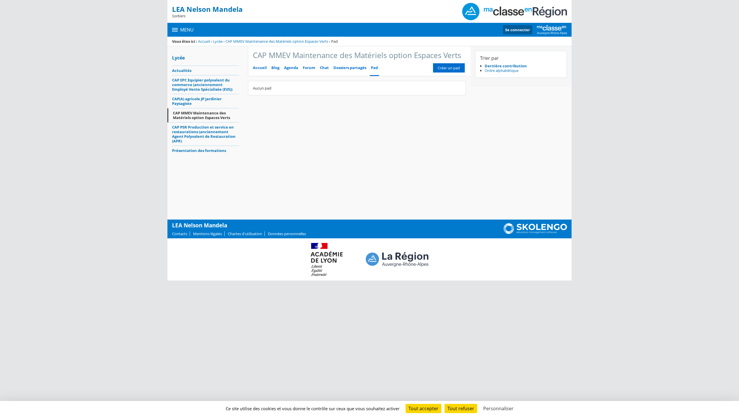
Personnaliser (498, 408)
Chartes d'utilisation (245, 233)
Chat (324, 67)
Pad (374, 67)
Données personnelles (287, 233)
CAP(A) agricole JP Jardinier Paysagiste (197, 101)
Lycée (218, 41)
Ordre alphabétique (501, 70)
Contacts (179, 233)
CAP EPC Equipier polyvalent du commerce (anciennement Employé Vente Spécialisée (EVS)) (202, 84)
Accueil (204, 41)
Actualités (181, 70)
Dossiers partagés (349, 67)
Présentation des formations (199, 150)
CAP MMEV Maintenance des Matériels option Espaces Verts (276, 41)
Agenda (291, 67)
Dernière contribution (506, 65)
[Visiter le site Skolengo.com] (535, 232)
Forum (309, 67)
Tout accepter (423, 408)
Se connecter (517, 29)
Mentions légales (207, 233)
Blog (275, 67)
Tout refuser (460, 408)
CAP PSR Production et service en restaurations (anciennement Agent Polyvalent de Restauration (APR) (204, 134)
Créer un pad (449, 67)
